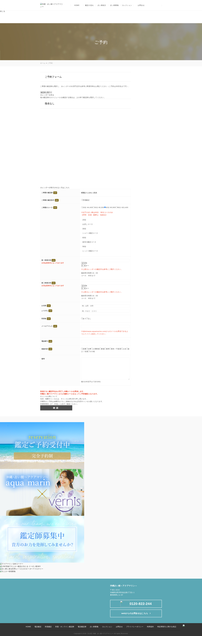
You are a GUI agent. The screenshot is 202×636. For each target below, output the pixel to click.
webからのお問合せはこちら (134, 613)
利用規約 (150, 627)
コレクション (127, 5)
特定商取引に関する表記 (166, 627)
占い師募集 (114, 5)
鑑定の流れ (89, 5)
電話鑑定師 (82, 627)
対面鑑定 (48, 627)
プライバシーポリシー (134, 627)
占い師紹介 (102, 5)
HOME (76, 5)
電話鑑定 (37, 627)
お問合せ (141, 5)
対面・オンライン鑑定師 (64, 627)
